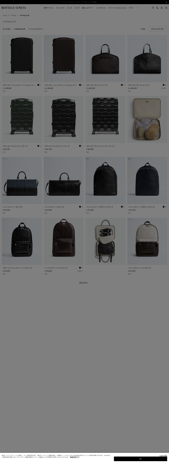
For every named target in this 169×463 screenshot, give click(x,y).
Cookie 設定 (163, 455)
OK (141, 459)
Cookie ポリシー (74, 457)
